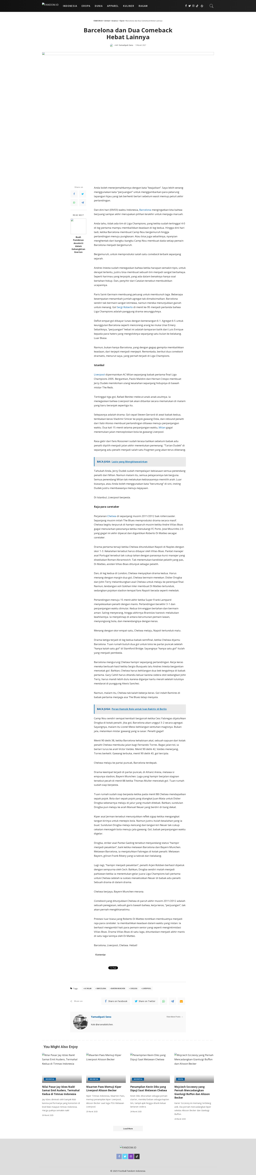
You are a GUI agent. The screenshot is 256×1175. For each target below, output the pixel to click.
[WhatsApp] (74, 202)
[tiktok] (197, 6)
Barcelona (145, 209)
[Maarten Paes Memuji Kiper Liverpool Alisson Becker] (106, 1068)
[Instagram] (193, 6)
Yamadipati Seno (126, 45)
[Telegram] (82, 202)
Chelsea (112, 516)
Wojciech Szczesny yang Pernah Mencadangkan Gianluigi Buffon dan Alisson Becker (192, 1092)
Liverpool (99, 374)
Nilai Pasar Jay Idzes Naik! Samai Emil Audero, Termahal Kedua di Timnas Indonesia (61, 1090)
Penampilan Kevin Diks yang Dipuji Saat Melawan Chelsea (148, 1088)
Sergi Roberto (125, 307)
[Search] (211, 6)
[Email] (181, 1001)
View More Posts (173, 1017)
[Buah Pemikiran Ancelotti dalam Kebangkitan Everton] (78, 226)
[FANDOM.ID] (50, 6)
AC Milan (87, 988)
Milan (162, 427)
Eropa (180, 1079)
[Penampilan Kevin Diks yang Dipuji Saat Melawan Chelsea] (150, 1068)
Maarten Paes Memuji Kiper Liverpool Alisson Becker (103, 1088)
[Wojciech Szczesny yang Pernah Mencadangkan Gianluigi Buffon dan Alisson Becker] (194, 1068)
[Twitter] (190, 6)
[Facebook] (186, 6)
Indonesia (50, 1079)
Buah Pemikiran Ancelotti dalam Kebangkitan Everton (78, 244)
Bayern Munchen (118, 988)
